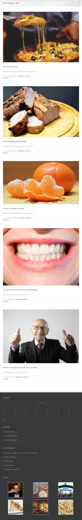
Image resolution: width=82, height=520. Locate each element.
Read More (5, 78)
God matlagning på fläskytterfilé (15, 141)
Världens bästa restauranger (10, 440)
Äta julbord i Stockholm (10, 457)
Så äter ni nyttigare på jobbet (13, 208)
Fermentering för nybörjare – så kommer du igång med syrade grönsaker (21, 453)
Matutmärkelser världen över (24, 76)
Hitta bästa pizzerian (10, 67)
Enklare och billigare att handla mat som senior (20, 367)
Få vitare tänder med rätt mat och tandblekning (20, 290)
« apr (4, 420)
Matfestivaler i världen (9, 431)
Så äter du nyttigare (8, 461)
